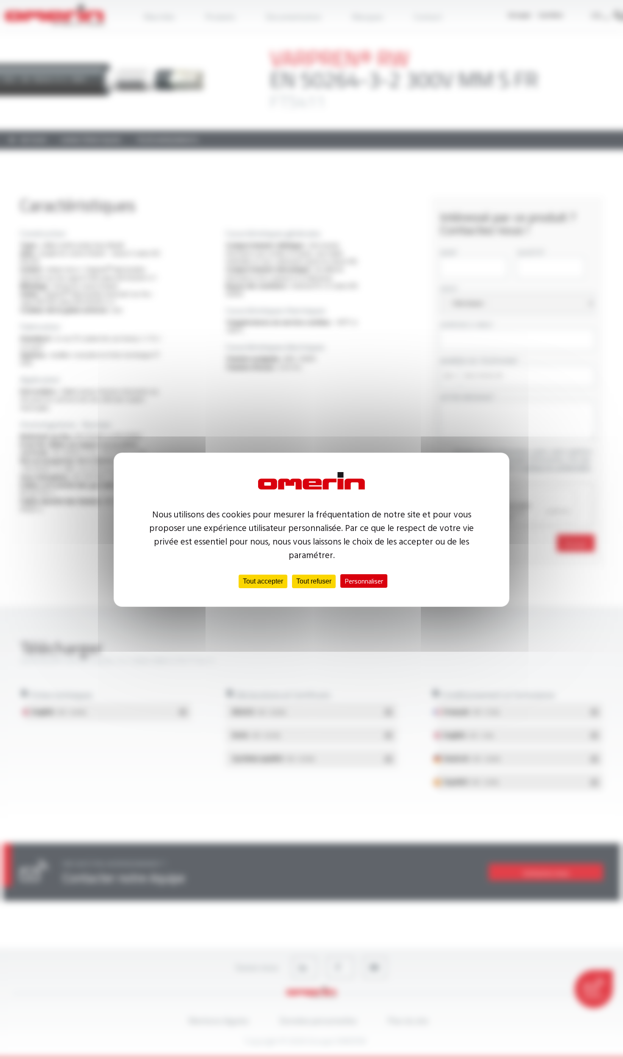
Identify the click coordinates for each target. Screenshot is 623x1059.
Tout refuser (313, 581)
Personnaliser (364, 581)
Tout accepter (263, 581)
